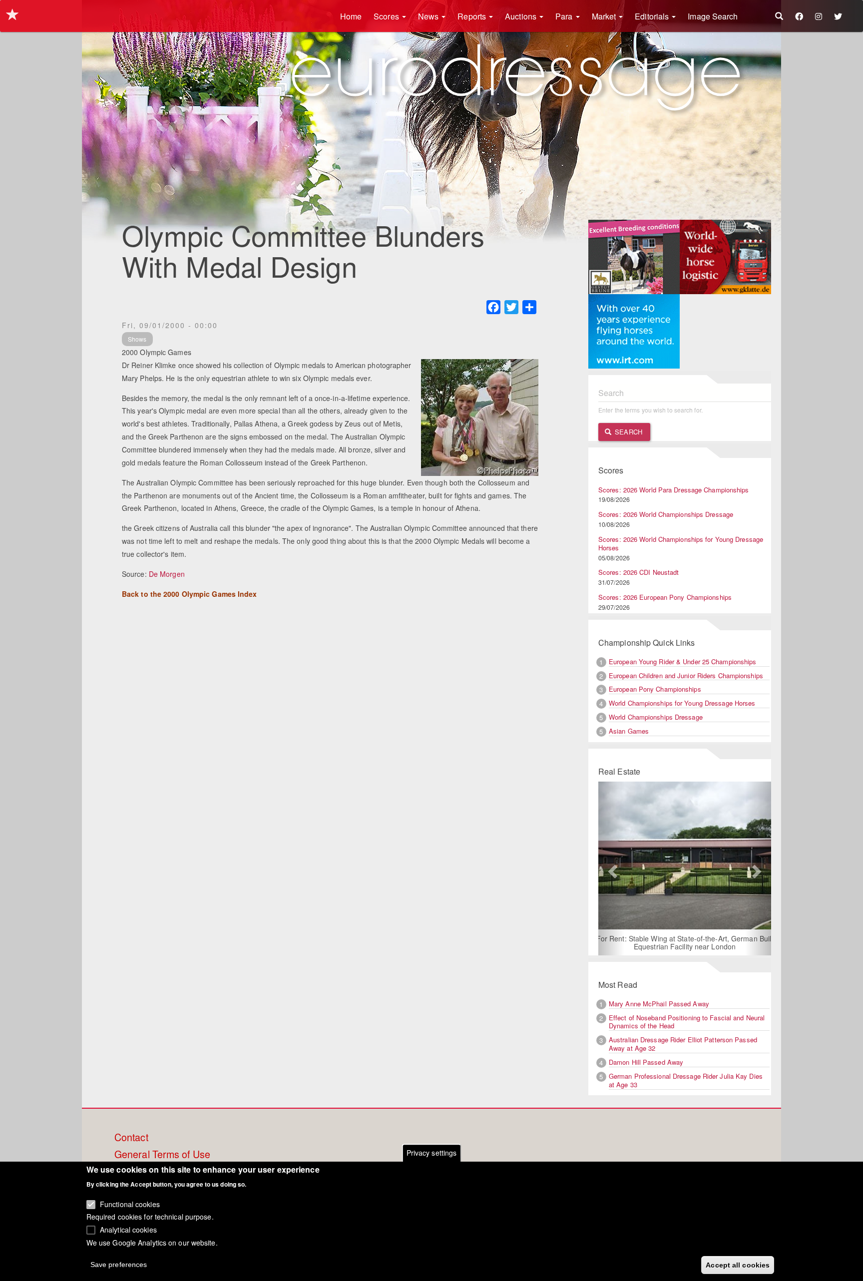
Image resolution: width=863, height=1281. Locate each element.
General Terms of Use (162, 1154)
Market (605, 16)
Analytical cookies (128, 1229)
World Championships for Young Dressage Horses (682, 703)
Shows (137, 339)
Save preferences (118, 1264)
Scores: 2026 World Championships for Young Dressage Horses (680, 543)
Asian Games (629, 731)
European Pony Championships (655, 689)
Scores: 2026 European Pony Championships (665, 597)
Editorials (653, 16)
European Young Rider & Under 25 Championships (683, 661)
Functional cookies (130, 1204)
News (429, 16)
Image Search (713, 16)
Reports (472, 16)
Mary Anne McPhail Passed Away (659, 1003)
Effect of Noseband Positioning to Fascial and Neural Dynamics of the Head (687, 1022)
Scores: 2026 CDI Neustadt (638, 572)
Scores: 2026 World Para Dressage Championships (673, 489)
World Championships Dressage (656, 717)
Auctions (521, 16)
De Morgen (167, 574)
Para (565, 16)
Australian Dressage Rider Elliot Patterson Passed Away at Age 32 (683, 1044)
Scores (387, 16)
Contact (131, 1137)
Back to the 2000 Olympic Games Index (189, 594)
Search (627, 431)
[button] (611, 868)
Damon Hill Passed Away (646, 1062)
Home (351, 16)
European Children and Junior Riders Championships (686, 675)
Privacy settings (432, 1153)
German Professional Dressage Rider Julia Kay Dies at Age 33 (686, 1080)
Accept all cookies (738, 1265)
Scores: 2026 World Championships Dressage (665, 514)
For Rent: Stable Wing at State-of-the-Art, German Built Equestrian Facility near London (685, 942)
